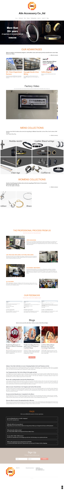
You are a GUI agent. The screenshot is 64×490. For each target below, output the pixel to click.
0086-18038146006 (39, 468)
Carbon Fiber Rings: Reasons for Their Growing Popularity (48, 346)
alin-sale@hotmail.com (40, 469)
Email (30, 459)
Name (17, 459)
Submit (44, 458)
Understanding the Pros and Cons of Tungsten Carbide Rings (31, 346)
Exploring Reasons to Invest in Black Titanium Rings (14, 346)
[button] (32, 419)
